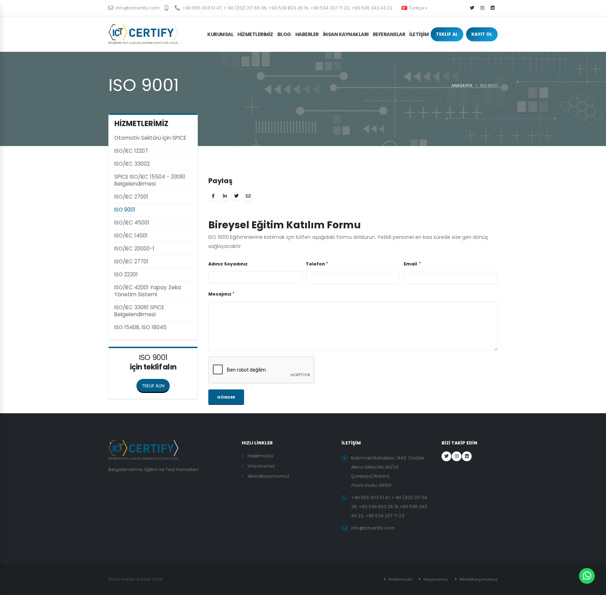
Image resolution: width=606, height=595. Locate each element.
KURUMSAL (220, 34)
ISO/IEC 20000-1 (134, 248)
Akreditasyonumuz (268, 476)
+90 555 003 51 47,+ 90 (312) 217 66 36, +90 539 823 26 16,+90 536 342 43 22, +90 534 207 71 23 (389, 506)
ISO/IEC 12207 (131, 150)
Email (411, 264)
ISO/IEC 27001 (131, 196)
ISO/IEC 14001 (131, 235)
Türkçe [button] (416, 8)
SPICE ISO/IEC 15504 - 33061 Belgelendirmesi (149, 180)
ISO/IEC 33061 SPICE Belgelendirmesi (139, 311)
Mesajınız (219, 294)
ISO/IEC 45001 (131, 222)
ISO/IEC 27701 (131, 261)
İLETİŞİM (419, 34)
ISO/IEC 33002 (132, 163)
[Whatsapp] (587, 576)
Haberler (307, 34)
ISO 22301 (126, 274)
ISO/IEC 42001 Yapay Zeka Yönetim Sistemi (147, 291)
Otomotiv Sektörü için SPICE (150, 137)
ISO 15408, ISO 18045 (140, 327)
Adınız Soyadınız (228, 264)
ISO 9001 (124, 209)
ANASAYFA (461, 85)
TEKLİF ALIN (153, 386)
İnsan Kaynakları (346, 34)
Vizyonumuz (261, 466)
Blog (284, 34)
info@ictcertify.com (137, 8)
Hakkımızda (260, 456)
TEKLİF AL (447, 34)
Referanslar (389, 34)
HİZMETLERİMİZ (255, 34)
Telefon (315, 264)
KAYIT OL (481, 34)
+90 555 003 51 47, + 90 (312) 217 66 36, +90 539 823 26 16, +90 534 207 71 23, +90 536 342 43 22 (286, 8)
